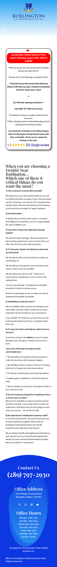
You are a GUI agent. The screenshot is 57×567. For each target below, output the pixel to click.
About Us (10, 558)
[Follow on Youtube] (37, 505)
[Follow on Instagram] (31, 505)
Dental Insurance (33, 558)
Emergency (20, 558)
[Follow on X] (25, 505)
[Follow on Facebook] (19, 505)
